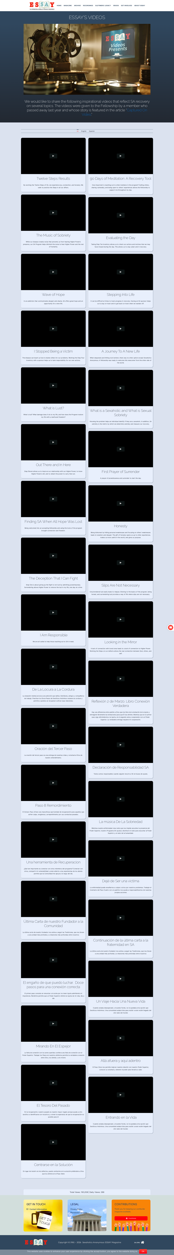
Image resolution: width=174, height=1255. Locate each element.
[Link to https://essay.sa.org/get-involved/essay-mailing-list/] (170, 627)
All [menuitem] (78, 131)
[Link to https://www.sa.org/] (142, 1242)
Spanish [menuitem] (92, 131)
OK (143, 1251)
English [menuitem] (83, 131)
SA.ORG (137, 1242)
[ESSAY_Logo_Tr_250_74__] (36, 1240)
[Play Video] (53, 156)
